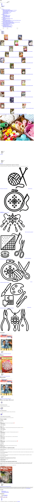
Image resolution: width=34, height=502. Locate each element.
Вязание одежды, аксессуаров (6, 13)
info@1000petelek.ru (28, 488)
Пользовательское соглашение (5, 491)
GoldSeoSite (18, 501)
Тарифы (9, 28)
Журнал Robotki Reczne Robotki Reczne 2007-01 (5, 486)
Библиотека (5, 28)
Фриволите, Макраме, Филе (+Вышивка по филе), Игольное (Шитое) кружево (12, 20)
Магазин (2, 28)
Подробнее (1, 154)
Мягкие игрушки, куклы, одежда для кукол (8, 18)
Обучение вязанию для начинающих (7, 12)
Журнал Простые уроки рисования (7, 26)
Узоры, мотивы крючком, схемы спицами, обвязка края (9, 11)
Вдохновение (25, 28)
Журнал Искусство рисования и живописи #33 (5, 353)
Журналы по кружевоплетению (6, 19)
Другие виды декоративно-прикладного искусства (7, 21)
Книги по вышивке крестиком (6, 16)
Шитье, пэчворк (3, 17)
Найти (7, 2)
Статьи (12, 28)
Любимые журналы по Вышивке (6, 15)
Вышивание (3, 14)
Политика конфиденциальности (5, 492)
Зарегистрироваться (3, 466)
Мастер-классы (15, 28)
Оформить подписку (3, 423)
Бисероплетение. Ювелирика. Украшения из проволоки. (8, 23)
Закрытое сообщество (20, 28)
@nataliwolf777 (5, 495)
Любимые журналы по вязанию (6, 9)
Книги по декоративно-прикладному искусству (8, 22)
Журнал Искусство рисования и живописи (8, 25)
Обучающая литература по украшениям (7, 24)
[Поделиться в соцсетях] (1, 0)
